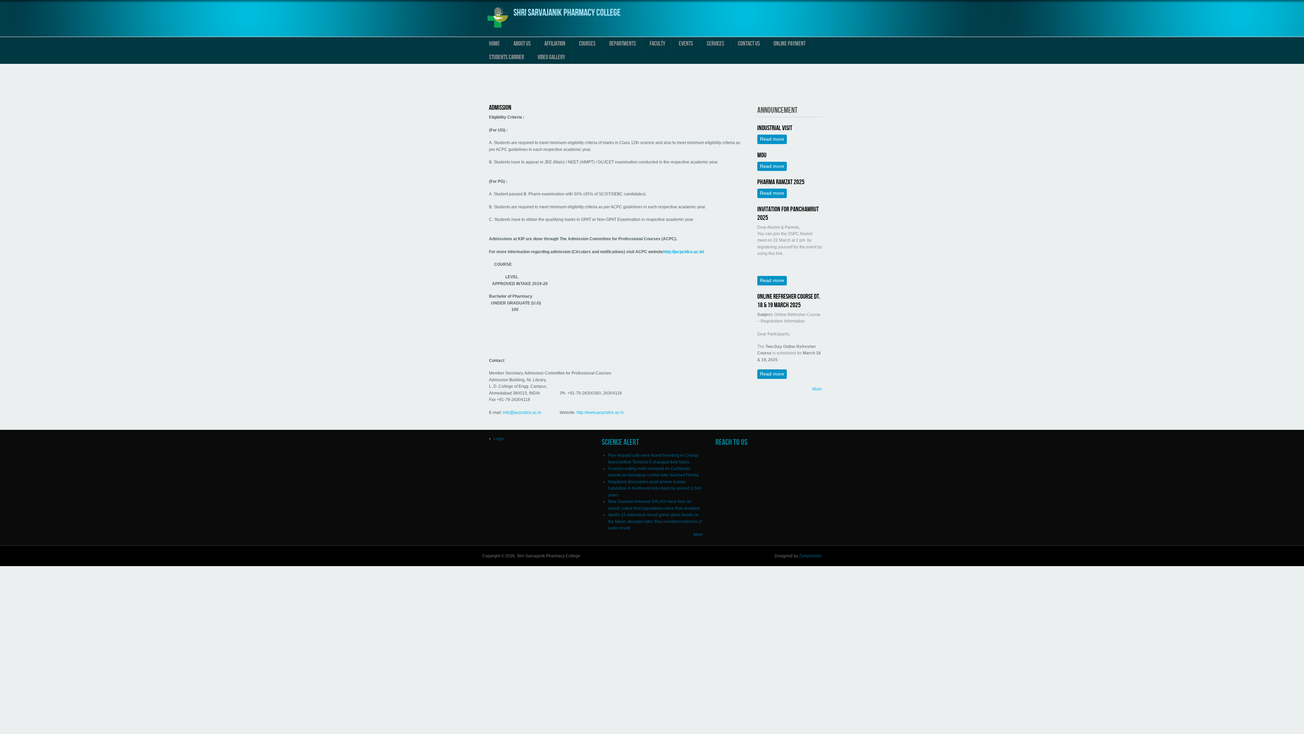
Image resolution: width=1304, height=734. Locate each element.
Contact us (749, 43)
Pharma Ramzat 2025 (780, 182)
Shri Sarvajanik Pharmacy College (566, 12)
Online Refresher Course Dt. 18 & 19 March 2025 (788, 301)
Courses (587, 43)
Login (498, 438)
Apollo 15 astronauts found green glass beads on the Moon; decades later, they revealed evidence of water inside (655, 521)
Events (686, 43)
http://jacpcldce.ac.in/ (683, 251)
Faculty (657, 43)
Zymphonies (810, 556)
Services (715, 43)
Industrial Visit (774, 128)
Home (494, 43)
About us (522, 43)
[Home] (498, 28)
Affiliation (554, 43)
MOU (761, 155)
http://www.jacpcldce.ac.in (600, 412)
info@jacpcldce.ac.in (522, 412)
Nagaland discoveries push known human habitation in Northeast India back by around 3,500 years (654, 488)
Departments (622, 43)
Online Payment (789, 43)
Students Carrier (506, 57)
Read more (773, 139)
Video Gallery (551, 57)
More (817, 389)
